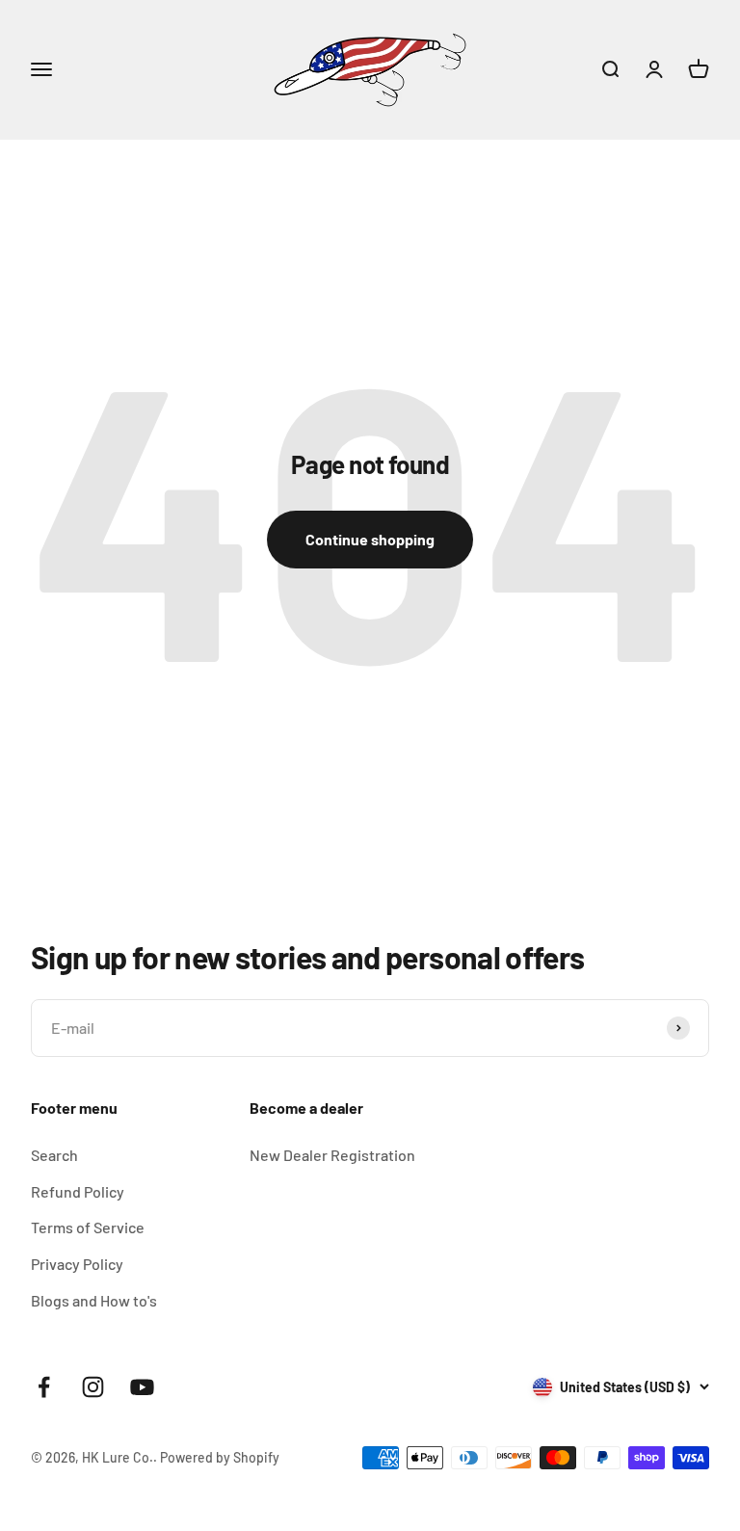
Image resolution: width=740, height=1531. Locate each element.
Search (54, 1155)
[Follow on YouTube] (142, 1387)
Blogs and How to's (94, 1300)
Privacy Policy (77, 1263)
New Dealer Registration (332, 1155)
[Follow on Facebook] (44, 1387)
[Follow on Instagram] (93, 1387)
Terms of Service (88, 1227)
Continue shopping (370, 539)
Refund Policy (77, 1191)
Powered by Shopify (219, 1457)
